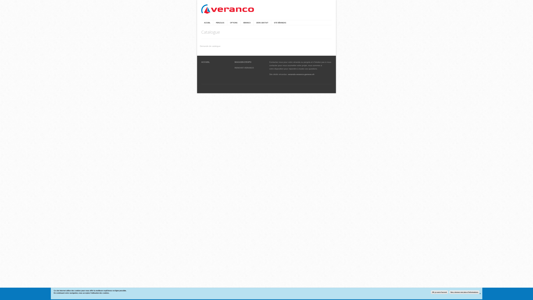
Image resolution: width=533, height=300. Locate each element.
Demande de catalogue (210, 46)
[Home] (227, 9)
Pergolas (220, 23)
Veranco (247, 23)
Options (233, 23)
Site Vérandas (280, 23)
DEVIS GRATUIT (262, 23)
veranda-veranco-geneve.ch (301, 74)
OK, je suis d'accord (439, 292)
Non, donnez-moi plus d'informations (464, 292)
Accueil (207, 23)
